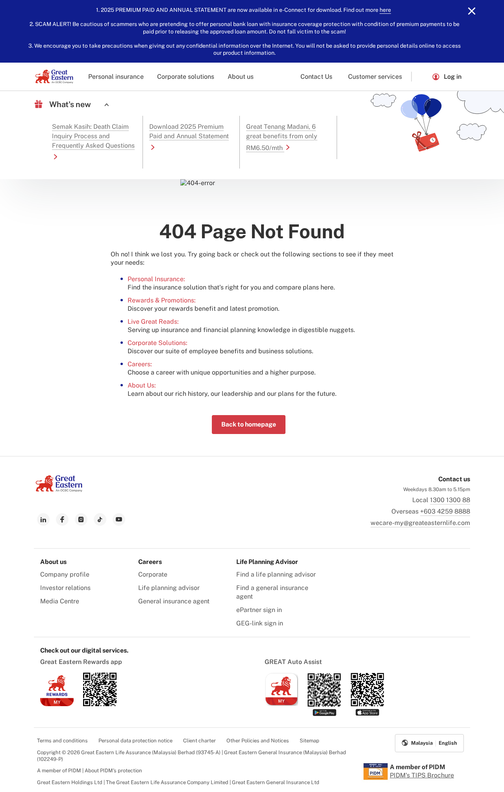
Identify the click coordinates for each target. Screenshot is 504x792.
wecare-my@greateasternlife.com (420, 523)
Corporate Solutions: (157, 343)
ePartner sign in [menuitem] (259, 610)
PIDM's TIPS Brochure (422, 775)
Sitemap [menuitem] (309, 741)
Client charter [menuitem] (199, 741)
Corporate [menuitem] (152, 574)
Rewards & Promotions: (162, 300)
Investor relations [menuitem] (65, 588)
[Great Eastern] (54, 76)
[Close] (471, 11)
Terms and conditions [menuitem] (62, 741)
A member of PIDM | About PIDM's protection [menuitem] (89, 770)
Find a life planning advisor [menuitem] (276, 574)
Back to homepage (248, 424)
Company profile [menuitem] (64, 574)
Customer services (375, 76)
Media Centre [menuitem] (59, 601)
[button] (422, 77)
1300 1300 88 (450, 500)
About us (241, 76)
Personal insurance (116, 76)
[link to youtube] (119, 519)
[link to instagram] (81, 519)
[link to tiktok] (100, 519)
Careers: (140, 364)
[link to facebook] (62, 519)
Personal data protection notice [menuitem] (135, 741)
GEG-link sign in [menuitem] (259, 623)
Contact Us (316, 76)
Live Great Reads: (153, 321)
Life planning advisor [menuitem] (169, 588)
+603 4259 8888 (445, 511)
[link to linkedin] (43, 519)
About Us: (142, 385)
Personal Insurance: (156, 279)
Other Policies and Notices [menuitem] (257, 741)
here (385, 10)
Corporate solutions (185, 76)
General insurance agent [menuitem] (173, 601)
